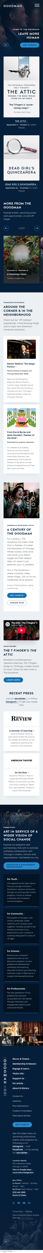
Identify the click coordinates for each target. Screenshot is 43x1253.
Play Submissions (20, 1106)
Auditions (17, 1101)
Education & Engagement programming (21, 866)
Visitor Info (18, 1073)
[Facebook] (18, 1203)
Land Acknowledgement (23, 1172)
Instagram (11, 702)
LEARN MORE (13, 680)
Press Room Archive (21, 1116)
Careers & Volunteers (22, 1111)
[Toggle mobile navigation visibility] (37, 5)
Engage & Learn (21, 1068)
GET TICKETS (17, 595)
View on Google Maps (22, 1169)
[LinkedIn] (29, 1203)
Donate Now (17, 603)
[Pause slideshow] (6, 45)
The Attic (20, 121)
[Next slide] (36, 228)
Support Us (18, 1078)
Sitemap (29, 1211)
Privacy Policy (18, 1211)
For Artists (18, 1083)
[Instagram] (13, 1203)
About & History (21, 1088)
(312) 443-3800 (19, 1192)
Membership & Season (24, 1064)
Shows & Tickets (21, 1059)
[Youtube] (24, 1203)
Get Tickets (29, 45)
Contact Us (18, 1096)
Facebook (18, 1149)
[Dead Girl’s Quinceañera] (21, 158)
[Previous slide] (6, 228)
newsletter (20, 698)
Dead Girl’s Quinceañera (20, 184)
